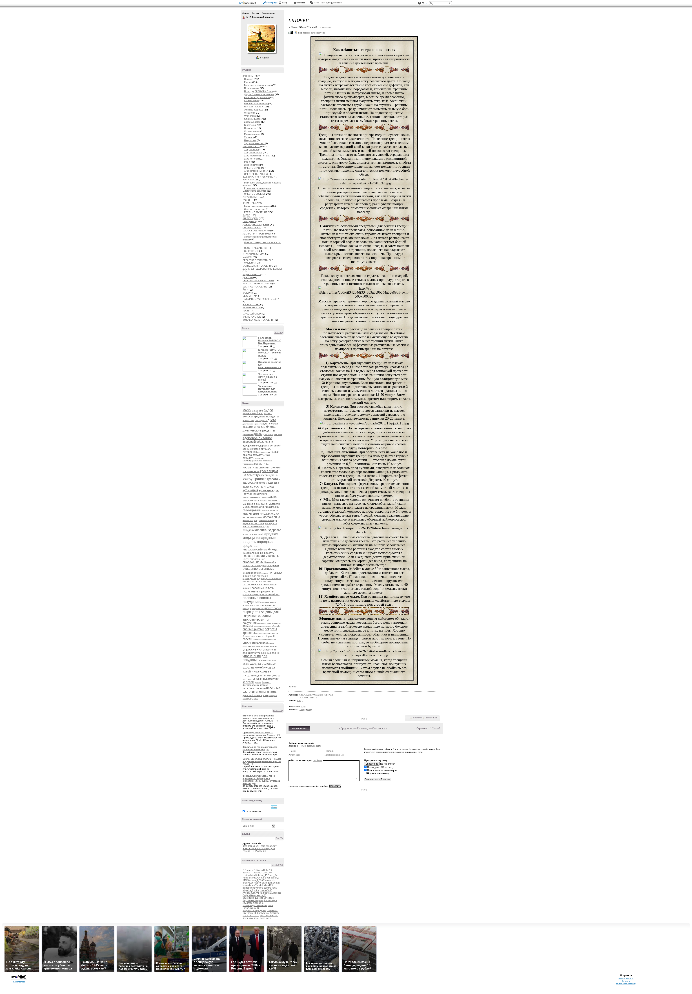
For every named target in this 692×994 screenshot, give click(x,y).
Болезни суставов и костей (258, 85)
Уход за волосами (253, 152)
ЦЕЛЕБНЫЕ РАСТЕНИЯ (255, 212)
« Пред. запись (346, 728)
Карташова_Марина (253, 900)
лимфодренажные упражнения (256, 497)
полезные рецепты (251, 595)
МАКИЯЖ (247, 257)
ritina (274, 888)
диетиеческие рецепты (253, 424)
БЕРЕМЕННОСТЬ (252, 307)
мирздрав (270, 848)
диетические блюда (261, 426)
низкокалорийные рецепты (258, 552)
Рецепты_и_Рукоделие (254, 851)
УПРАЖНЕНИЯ (250, 197)
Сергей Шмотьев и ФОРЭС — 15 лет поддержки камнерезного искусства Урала (262, 761)
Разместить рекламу (626, 983)
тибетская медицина (260, 646)
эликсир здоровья (250, 698)
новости (248, 555)
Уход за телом (251, 159)
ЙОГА (245, 290)
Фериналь (272, 915)
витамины (268, 414)
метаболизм (264, 521)
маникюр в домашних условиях (261, 503)
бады (261, 410)
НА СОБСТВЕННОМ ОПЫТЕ (257, 283)
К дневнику (363, 728)
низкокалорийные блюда (260, 549)
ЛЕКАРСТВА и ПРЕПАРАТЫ (257, 234)
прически (270, 605)
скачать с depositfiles (266, 636)
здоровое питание (257, 438)
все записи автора (316, 32)
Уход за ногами (252, 165)
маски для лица (255, 513)
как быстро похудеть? (261, 453)
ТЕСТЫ (246, 310)
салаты (265, 623)
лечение (262, 493)
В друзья (264, 57)
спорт (247, 642)
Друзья (255, 13)
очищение (273, 565)
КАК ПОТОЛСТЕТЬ (252, 317)
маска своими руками (261, 508)
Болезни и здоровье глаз (257, 97)
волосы (248, 416)
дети (264, 420)
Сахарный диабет (253, 119)
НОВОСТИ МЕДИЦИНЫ (255, 248)
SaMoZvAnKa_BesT (260, 877)
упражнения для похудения (255, 658)
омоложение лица (255, 562)
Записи (245, 13)
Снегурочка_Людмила (268, 913)
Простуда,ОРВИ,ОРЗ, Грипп (258, 91)
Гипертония (250, 125)
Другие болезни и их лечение (259, 94)
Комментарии (268, 13)
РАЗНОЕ (247, 200)
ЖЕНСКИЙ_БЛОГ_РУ (254, 848)
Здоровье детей (252, 122)
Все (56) (278, 332)
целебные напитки (254, 688)
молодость (271, 523)
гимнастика (248, 420)
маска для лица (261, 506)
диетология (248, 435)
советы (247, 639)
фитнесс (266, 682)
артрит (255, 410)
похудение (251, 602)
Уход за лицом (251, 149)
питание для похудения (255, 576)
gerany (276, 883)
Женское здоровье (253, 110)
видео (268, 410)
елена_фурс (258, 918)
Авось (317, 2)
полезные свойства (270, 594)
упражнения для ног (268, 652)
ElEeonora (248, 870)
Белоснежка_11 (258, 895)
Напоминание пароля (334, 755)
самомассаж (259, 626)
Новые (435, 728)
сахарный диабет (273, 626)
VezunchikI (270, 880)
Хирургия (249, 137)
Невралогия (250, 140)
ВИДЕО (246, 215)
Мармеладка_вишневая (255, 905)
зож (279, 445)
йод (273, 452)
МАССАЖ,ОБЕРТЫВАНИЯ (256, 230)
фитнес (258, 682)
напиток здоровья (252, 534)
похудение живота (268, 602)
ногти (246, 559)
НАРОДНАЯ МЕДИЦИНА (255, 171)
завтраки (278, 434)
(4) (275, 394)
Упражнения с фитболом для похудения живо (267, 389)
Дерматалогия (251, 131)
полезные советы (257, 598)
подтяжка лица (265, 581)
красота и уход (262, 486)
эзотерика (273, 696)
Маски (247, 410)
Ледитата (247, 903)
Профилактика (251, 88)
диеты (257, 434)
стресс (271, 643)
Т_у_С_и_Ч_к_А (251, 915)
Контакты (626, 981)
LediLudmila (249, 875)
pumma (267, 888)
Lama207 (267, 872)
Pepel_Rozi (273, 875)
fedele (258, 883)
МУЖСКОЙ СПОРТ (252, 314)
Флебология (250, 116)
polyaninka (257, 888)
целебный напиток (252, 695)
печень (264, 573)
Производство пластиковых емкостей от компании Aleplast (259, 733)
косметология (251, 471)
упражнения (252, 649)
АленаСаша (249, 893)
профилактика (258, 608)
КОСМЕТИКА (249, 203)
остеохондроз (258, 565)
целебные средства (266, 692)
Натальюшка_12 (251, 908)
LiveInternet (247, 3)
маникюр (274, 500)
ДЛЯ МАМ (248, 277)
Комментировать (299, 728)
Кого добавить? (269, 846)
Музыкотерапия (252, 134)
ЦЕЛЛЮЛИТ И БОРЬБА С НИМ (258, 280)
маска (246, 506)
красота (260, 479)
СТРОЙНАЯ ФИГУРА (253, 254)
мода (273, 520)
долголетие (268, 434)
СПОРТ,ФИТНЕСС (252, 227)
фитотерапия (250, 685)
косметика (261, 463)
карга (268, 918)
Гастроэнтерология (254, 106)
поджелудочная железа (269, 578)
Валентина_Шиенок (253, 898)
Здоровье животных (254, 143)
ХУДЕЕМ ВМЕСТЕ (252, 274)
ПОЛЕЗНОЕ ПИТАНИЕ (254, 174)
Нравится (417, 717)
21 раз (303, 706)
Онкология (249, 113)
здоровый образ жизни (258, 441)
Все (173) (278, 710)
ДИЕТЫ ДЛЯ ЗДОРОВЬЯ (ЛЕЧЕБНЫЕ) (262, 269)
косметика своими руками (262, 467)
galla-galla (267, 883)
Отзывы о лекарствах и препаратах (262, 242)
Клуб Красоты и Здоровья (243, 17)
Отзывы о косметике (254, 209)
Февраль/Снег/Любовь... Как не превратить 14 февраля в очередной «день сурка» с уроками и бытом (261, 780)
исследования (263, 452)
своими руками (253, 629)
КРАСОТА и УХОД (252, 146)
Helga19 (267, 870)
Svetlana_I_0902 (255, 880)
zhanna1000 (266, 890)
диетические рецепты (259, 430)
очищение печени (252, 573)
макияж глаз (260, 500)
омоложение (257, 559)
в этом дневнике (253, 811)
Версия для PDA (625, 979)
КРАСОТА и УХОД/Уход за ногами (316, 694)
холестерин (263, 685)
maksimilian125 (265, 885)
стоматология (260, 642)
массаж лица (271, 517)
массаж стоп (248, 521)
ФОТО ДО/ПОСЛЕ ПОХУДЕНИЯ (258, 320)
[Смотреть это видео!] (250, 342)
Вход (284, 2)
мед (256, 520)
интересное (250, 451)
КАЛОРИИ (248, 293)
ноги (299, 700)
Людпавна (258, 903)
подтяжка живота (250, 581)
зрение (247, 448)
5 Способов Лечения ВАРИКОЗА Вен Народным (269, 341)
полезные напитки (263, 587)
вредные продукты (266, 416)
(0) (277, 721)
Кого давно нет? (251, 846)
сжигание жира (262, 633)
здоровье (250, 445)
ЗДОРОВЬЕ (248, 76)
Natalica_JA (261, 875)
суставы (247, 646)
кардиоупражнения (252, 460)
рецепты (253, 612)
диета (271, 420)
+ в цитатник (324, 26)
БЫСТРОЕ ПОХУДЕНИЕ (255, 286)
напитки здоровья (268, 530)
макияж (248, 500)
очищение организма (258, 568)
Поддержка (419, 3)
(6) (275, 358)
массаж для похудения (252, 517)
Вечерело (269, 898)
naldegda (247, 888)
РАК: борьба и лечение (256, 103)
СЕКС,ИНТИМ (250, 296)
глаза (258, 420)
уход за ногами (262, 675)
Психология (250, 128)
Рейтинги (301, 2)
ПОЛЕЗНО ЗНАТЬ (252, 168)
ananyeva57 (249, 883)
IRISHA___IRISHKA (252, 872)
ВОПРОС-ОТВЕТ (251, 304)
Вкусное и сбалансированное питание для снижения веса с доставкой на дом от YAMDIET (259, 718)
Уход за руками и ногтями (257, 155)
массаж (273, 513)
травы (273, 646)
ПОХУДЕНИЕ (249, 221)
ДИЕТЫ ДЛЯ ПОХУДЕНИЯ (256, 224)
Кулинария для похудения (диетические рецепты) (257, 189)
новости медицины (266, 555)
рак (245, 612)
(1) (275, 382)
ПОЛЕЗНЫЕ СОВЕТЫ (254, 194)
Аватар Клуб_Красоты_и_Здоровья (261, 38)
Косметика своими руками (257, 206)
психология (273, 608)
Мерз (270, 905)
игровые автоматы (261, 449)
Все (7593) (277, 865)
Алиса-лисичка (263, 893)
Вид (424, 3)
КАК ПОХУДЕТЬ (250, 218)
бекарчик (247, 918)
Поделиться (431, 717)
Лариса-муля (270, 900)
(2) (274, 346)
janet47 (253, 885)
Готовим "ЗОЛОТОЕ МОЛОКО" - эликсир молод (269, 353)
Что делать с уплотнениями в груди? (267, 377)
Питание (248, 79)
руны (259, 623)
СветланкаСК (249, 913)
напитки (248, 526)
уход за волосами (263, 663)
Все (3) (279, 838)
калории (259, 458)
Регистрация (272, 2)
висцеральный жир (253, 413)
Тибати (263, 915)
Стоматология (251, 100)
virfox (256, 890)
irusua (246, 885)
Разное (248, 82)
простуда (247, 608)
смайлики (317, 760)
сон (254, 639)
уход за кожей (253, 667)
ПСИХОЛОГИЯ (250, 251)
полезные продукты (258, 591)
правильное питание (254, 605)
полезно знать (254, 584)
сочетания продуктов (266, 639)
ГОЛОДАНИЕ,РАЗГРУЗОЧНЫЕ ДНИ (261, 299)
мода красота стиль (253, 523)
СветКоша (272, 910)
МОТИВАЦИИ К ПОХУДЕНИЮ (258, 266)
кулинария (250, 490)
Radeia (246, 877)
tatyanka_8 (248, 890)
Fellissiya (258, 870)
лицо (273, 497)
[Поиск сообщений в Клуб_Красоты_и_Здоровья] (274, 807)
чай (265, 695)
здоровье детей (267, 445)
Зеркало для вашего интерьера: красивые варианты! (260, 748)
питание (275, 572)
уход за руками (263, 678)
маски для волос (270, 510)
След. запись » (379, 728)
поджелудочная (249, 579)
